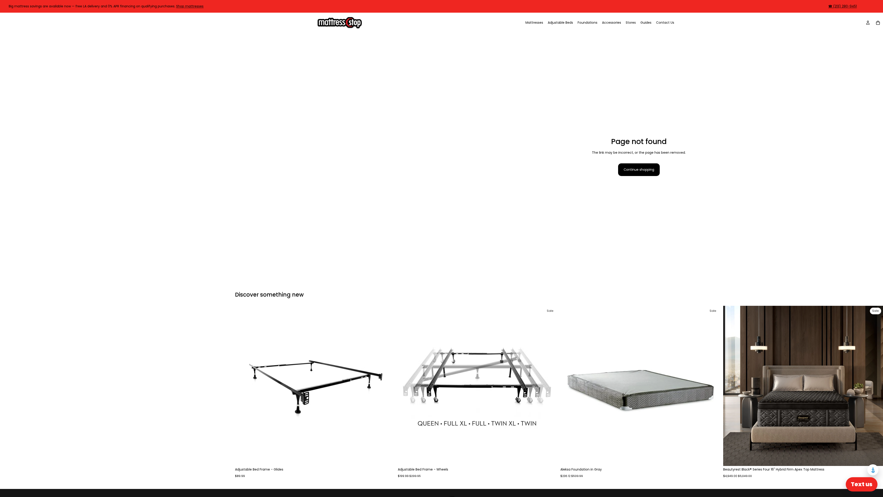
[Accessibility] (872, 469)
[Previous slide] (242, 386)
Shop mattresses (190, 6)
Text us (861, 484)
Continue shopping (639, 169)
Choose (554, 459)
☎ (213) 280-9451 (842, 6)
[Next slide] (388, 386)
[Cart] (878, 22)
